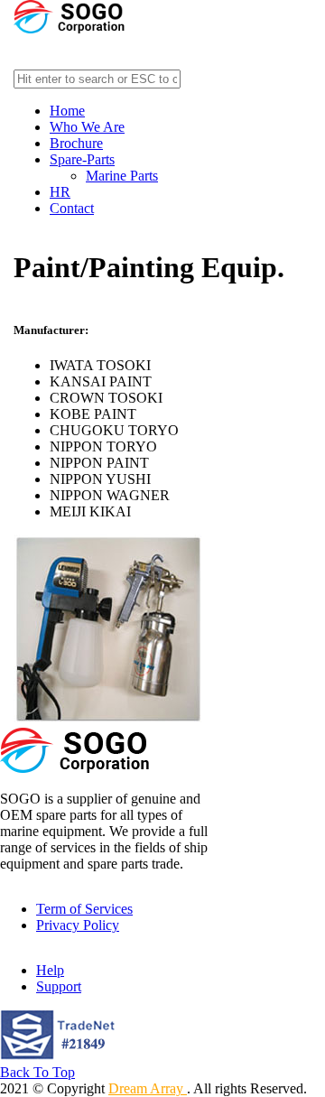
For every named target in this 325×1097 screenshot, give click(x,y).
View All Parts (55, 44)
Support (58, 986)
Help (50, 970)
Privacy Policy (77, 925)
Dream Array (147, 1088)
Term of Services (84, 908)
